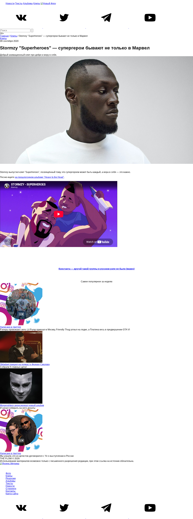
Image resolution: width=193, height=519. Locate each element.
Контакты (10, 491)
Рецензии (11, 478)
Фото (8, 473)
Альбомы (28, 3)
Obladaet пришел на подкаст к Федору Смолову (25, 364)
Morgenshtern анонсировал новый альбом (22, 405)
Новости (10, 3)
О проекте (11, 488)
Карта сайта (12, 493)
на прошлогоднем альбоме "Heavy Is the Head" (39, 177)
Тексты (18, 3)
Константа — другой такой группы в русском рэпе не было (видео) (97, 269)
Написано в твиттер (10, 327)
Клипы (36, 3)
